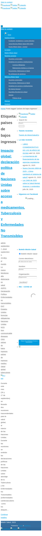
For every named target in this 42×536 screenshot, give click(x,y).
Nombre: (22, 266)
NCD (3, 327)
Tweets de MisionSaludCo (29, 135)
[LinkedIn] (22, 5)
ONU (3, 339)
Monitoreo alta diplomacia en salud (5, 279)
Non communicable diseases (6, 333)
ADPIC (3, 288)
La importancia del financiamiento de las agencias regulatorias (31, 159)
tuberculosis (5, 373)
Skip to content (6, 2)
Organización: (24, 274)
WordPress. (27, 525)
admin (3, 243)
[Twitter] (14, 5)
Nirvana (20, 525)
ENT (2, 306)
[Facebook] (6, 5)
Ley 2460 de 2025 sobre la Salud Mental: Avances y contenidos (31, 183)
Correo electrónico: (26, 259)
